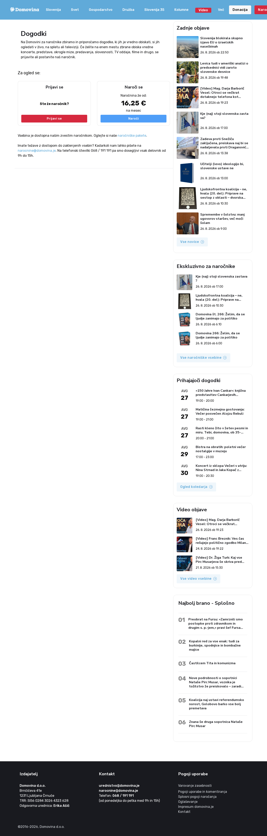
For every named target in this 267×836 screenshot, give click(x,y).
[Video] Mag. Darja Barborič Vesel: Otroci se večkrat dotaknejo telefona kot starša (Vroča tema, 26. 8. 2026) (222, 92)
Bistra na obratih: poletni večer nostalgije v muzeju (221, 449)
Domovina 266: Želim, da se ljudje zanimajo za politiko (218, 335)
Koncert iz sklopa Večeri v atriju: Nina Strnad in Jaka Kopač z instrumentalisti (221, 468)
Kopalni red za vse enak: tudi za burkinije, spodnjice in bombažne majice (215, 645)
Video (203, 10)
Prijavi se (54, 118)
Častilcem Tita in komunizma (212, 663)
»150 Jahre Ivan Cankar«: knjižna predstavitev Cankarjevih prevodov (221, 393)
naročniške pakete (132, 136)
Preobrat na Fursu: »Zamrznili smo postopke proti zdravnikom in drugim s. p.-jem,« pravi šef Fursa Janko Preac (215, 623)
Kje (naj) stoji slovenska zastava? (224, 116)
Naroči (133, 118)
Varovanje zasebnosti (195, 786)
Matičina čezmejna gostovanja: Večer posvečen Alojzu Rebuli (220, 411)
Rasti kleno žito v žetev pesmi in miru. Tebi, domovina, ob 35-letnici (222, 430)
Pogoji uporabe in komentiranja (202, 792)
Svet (75, 10)
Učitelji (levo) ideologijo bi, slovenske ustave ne (222, 166)
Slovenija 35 (154, 10)
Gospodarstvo (100, 10)
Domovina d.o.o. (32, 786)
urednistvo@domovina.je (119, 786)
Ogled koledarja (194, 487)
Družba (128, 10)
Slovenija (53, 10)
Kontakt (184, 812)
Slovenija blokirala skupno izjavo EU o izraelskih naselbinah (221, 42)
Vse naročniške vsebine (201, 358)
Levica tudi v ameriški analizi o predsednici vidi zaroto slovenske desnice (224, 67)
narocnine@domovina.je (37, 151)
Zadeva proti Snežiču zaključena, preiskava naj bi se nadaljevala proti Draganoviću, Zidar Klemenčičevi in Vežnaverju (224, 143)
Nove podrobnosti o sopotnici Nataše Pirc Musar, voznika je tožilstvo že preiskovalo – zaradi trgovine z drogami (215, 682)
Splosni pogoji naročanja (197, 797)
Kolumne (181, 10)
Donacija (240, 10)
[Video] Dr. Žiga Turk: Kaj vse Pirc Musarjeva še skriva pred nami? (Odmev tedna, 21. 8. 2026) (219, 560)
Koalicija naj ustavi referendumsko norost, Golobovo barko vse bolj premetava (216, 704)
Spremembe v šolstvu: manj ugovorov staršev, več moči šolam (222, 218)
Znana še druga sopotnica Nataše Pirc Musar (216, 724)
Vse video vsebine (196, 579)
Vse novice (189, 242)
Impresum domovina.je (196, 807)
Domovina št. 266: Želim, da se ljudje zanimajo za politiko (220, 316)
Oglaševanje (188, 802)
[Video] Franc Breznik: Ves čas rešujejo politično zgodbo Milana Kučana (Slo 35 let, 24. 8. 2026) (222, 541)
